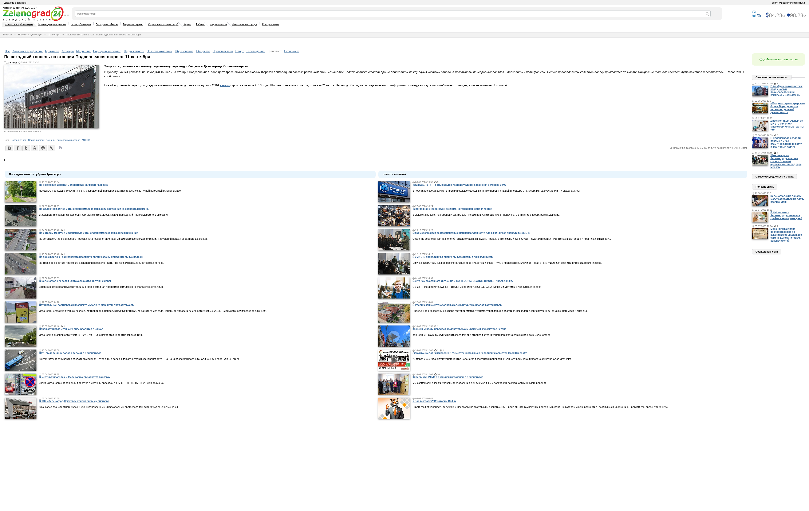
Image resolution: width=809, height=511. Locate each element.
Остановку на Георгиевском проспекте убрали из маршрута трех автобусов (86, 305)
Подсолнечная (18, 140)
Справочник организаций (163, 24)
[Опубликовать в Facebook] (17, 148)
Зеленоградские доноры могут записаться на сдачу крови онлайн (787, 199)
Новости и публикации (19, 24)
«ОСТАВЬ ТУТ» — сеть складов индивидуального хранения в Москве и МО (459, 184)
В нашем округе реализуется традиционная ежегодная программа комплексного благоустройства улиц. (101, 286)
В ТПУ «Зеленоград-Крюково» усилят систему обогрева (74, 401)
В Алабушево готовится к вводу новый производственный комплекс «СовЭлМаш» (786, 91)
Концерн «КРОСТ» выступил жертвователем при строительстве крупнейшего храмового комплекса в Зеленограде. (482, 334)
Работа (200, 24)
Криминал (52, 51)
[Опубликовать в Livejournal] (51, 148)
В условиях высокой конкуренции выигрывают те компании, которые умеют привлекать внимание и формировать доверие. (486, 214)
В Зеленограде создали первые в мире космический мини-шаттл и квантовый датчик (786, 142)
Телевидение (255, 51)
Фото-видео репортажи (52, 24)
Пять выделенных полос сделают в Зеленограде (70, 353)
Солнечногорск (36, 140)
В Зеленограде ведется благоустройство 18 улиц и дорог (75, 281)
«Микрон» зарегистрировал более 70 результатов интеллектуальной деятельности (787, 108)
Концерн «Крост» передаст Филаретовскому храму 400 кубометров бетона (459, 329)
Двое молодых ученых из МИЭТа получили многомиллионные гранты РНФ (787, 125)
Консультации (270, 24)
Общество (203, 51)
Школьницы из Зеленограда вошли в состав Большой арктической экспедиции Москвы (785, 161)
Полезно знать (764, 186)
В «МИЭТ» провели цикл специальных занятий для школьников (453, 257)
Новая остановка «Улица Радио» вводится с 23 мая (71, 329)
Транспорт (54, 34)
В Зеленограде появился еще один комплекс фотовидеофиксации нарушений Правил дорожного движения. (104, 214)
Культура (68, 51)
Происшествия (223, 51)
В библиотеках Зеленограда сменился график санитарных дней (786, 215)
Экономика (291, 51)
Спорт (239, 51)
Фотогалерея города (244, 24)
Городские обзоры (107, 24)
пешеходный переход (68, 140)
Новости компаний (159, 51)
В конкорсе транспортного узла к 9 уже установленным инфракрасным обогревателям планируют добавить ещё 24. (109, 407)
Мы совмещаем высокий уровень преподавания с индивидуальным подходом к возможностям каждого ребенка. (480, 383)
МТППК (86, 140)
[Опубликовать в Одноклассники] (34, 148)
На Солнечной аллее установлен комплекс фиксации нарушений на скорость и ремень (94, 208)
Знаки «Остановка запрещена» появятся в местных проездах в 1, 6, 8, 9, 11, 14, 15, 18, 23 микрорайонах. (102, 383)
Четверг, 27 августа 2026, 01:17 (20, 8)
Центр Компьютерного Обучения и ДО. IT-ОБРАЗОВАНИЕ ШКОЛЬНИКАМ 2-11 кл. (463, 281)
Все (7, 51)
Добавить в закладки (15, 2)
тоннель (50, 140)
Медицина (83, 51)
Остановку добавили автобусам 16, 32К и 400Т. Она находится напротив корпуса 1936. (91, 334)
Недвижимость (218, 24)
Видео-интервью (133, 24)
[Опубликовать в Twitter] (26, 148)
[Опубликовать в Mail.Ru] (43, 148)
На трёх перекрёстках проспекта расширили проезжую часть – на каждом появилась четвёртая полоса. (101, 262)
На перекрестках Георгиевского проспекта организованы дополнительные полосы (91, 257)
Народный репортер (107, 51)
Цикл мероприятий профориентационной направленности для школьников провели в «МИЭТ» (471, 232)
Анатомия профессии (27, 51)
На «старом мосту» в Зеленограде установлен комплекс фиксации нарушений (88, 232)
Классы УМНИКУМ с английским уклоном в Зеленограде (448, 377)
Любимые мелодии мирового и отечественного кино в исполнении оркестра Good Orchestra (470, 353)
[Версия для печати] (60, 149)
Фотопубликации (81, 24)
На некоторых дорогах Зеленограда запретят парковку (73, 184)
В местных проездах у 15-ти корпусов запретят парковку (74, 377)
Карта (187, 24)
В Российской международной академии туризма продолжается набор (457, 305)
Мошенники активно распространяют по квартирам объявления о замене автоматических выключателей (786, 234)
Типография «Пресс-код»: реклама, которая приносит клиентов (452, 208)
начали (225, 85)
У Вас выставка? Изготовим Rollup (434, 401)
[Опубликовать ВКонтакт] (9, 148)
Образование (184, 51)
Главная (7, 34)
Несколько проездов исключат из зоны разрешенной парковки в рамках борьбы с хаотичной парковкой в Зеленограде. (110, 190)
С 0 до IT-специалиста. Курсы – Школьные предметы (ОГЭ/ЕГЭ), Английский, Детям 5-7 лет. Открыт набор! (477, 286)
